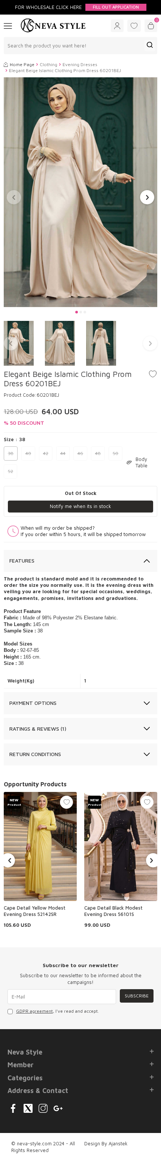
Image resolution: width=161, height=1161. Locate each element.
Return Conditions (35, 754)
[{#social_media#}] (13, 1108)
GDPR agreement (34, 1011)
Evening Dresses (80, 64)
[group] (80, 192)
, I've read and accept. (57, 1011)
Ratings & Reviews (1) (37, 728)
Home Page (22, 64)
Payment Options (33, 703)
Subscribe (137, 996)
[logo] (53, 25)
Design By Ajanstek (106, 1143)
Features (21, 560)
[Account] (117, 25)
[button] (76, 312)
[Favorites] (134, 25)
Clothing (48, 64)
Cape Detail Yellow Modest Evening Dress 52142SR (35, 911)
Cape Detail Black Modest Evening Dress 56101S (113, 911)
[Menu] (8, 25)
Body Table (142, 462)
